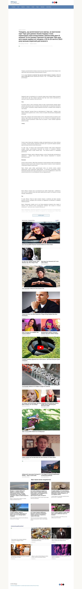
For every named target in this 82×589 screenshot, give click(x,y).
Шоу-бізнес (49, 6)
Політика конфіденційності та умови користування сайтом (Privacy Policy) (25, 585)
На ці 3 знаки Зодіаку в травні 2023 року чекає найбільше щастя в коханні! (60, 513)
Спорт (33, 6)
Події (37, 6)
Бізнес (28, 6)
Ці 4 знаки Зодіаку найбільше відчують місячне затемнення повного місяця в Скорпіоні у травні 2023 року (38, 514)
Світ (18, 6)
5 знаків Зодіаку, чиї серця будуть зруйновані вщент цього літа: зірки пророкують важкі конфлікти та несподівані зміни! (60, 492)
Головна (13, 6)
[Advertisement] (41, 18)
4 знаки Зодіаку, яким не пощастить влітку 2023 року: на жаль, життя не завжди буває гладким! (18, 514)
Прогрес (42, 6)
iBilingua (14, 2)
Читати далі (41, 215)
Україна (23, 6)
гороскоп (35, 43)
